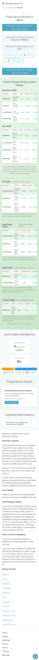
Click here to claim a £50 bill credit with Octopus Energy (20, 27)
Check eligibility (11, 402)
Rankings (6, 640)
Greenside (6, 575)
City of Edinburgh (8, 8)
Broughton (6, 602)
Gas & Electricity (13, 61)
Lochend (5, 606)
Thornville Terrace (9, 625)
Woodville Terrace (9, 611)
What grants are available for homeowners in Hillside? (17, 423)
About (4, 633)
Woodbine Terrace (9, 616)
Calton (4, 579)
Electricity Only (12, 55)
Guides (5, 636)
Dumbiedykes (7, 620)
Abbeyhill (5, 584)
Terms (5, 647)
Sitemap (5, 655)
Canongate (6, 588)
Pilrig (4, 597)
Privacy (5, 644)
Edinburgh (6, 593)
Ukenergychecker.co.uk (13, 4)
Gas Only (28, 55)
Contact (5, 651)
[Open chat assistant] (35, 656)
